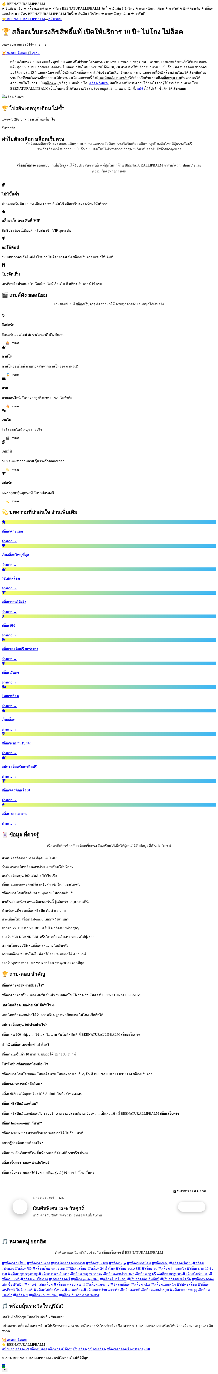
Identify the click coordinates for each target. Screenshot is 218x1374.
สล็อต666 (161, 1263)
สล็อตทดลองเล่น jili (70, 1284)
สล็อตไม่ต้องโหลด (50, 1290)
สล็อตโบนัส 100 (196, 1274)
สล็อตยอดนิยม (140, 1263)
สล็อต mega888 (171, 1274)
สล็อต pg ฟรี (147, 1274)
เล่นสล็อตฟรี (61, 1279)
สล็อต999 (22, 1349)
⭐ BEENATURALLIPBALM (23, 19)
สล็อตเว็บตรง (99, 83)
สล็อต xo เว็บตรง (35, 1279)
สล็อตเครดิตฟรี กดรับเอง (125, 1349)
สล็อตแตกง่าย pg (185, 1290)
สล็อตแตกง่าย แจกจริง (102, 1290)
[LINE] (3, 1366)
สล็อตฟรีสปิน (182, 1263)
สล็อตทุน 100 (98, 1263)
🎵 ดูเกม (33, 53)
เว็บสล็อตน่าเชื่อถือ (177, 1279)
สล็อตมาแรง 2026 (45, 1295)
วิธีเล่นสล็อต (78, 1268)
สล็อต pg (151, 1268)
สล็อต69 (22, 1295)
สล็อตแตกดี (131, 1290)
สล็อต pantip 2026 (86, 1279)
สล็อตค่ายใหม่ (15, 1263)
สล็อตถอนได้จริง (60, 1349)
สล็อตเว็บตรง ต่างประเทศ (80, 1295)
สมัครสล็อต (188, 1284)
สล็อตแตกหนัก (165, 1284)
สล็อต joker (142, 1284)
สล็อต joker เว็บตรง (55, 1274)
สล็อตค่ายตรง (40, 1263)
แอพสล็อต (75, 1290)
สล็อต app (119, 1263)
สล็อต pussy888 (130, 1268)
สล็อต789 (25, 1268)
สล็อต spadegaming (24, 1274)
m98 (140, 88)
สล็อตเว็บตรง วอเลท (50, 1268)
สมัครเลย (55, 19)
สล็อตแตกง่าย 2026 (120, 1274)
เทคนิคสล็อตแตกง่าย (69, 1263)
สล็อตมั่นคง (38, 1349)
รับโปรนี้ (193, 1207)
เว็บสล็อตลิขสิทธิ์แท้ (144, 1279)
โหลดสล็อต (121, 1284)
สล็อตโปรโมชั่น (114, 1279)
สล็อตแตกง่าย (99, 1284)
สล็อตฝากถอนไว (173, 1268)
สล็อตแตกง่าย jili (156, 1290)
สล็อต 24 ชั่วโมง (103, 1268)
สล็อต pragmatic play (87, 1274)
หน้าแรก (8, 1349)
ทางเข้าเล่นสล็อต (40, 1284)
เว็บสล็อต (80, 1349)
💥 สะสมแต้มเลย (14, 53)
